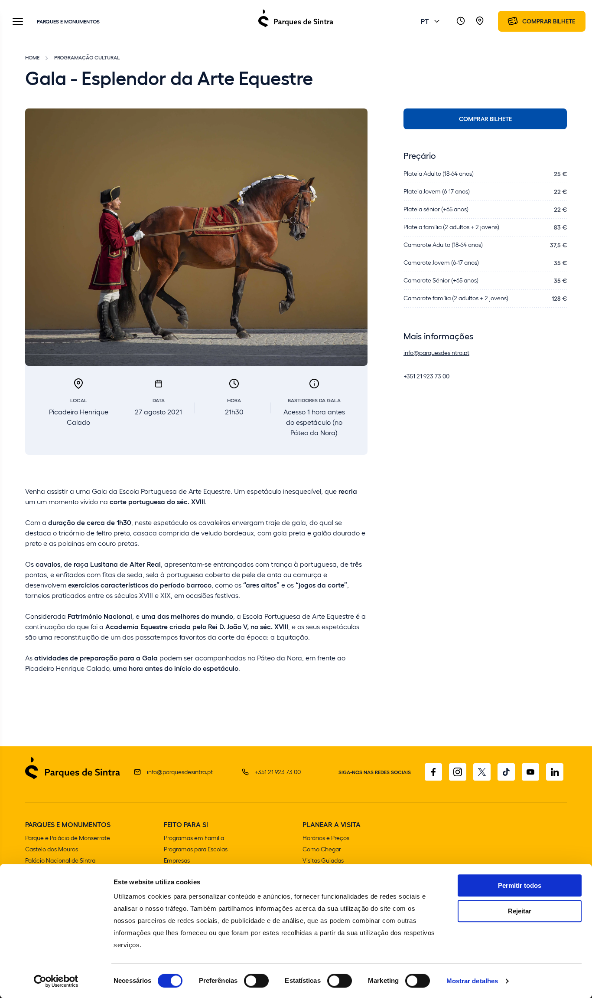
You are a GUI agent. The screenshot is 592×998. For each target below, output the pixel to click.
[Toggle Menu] (17, 22)
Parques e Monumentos (68, 21)
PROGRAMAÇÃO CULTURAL (87, 57)
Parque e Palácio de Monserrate (67, 837)
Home (32, 57)
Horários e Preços (326, 837)
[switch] (256, 981)
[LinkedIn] (554, 772)
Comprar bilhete (485, 118)
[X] (482, 772)
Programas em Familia (194, 837)
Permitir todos (519, 885)
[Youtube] (530, 772)
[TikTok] (506, 772)
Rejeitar (519, 911)
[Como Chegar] (479, 21)
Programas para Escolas (196, 849)
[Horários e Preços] (460, 21)
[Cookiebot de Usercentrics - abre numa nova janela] (56, 981)
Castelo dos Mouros (51, 849)
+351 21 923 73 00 (426, 376)
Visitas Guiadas (323, 860)
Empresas (177, 860)
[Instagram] (457, 772)
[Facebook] (433, 772)
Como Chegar (322, 849)
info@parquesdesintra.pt (436, 352)
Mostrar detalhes (472, 981)
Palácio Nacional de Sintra (60, 860)
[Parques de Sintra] (295, 27)
